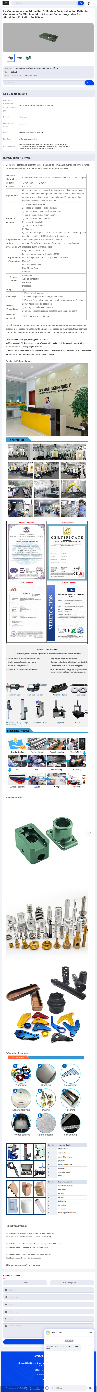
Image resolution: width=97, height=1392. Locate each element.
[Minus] (90, 1332)
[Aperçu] (6, 3)
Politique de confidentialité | (15, 1388)
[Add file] (47, 1388)
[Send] (91, 1388)
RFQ (89, 83)
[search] (81, 3)
